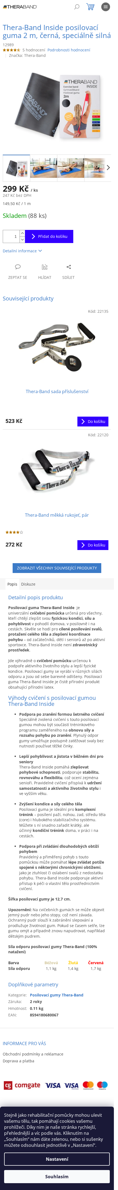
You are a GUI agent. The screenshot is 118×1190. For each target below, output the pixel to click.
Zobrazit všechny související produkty (57, 568)
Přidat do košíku (53, 236)
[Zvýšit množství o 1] (22, 233)
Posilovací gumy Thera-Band (56, 995)
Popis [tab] (12, 584)
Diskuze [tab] (28, 584)
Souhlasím (57, 1177)
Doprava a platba (18, 1060)
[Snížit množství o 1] (22, 239)
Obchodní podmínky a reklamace (33, 1054)
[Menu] (105, 6)
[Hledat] (76, 6)
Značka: (27, 55)
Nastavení (57, 1159)
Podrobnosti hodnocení (68, 49)
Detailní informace (20, 250)
